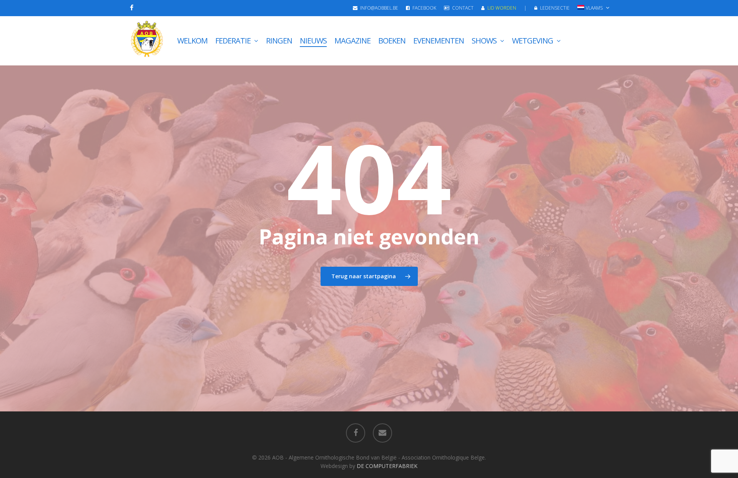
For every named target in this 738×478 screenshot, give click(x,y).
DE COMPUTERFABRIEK (387, 466)
